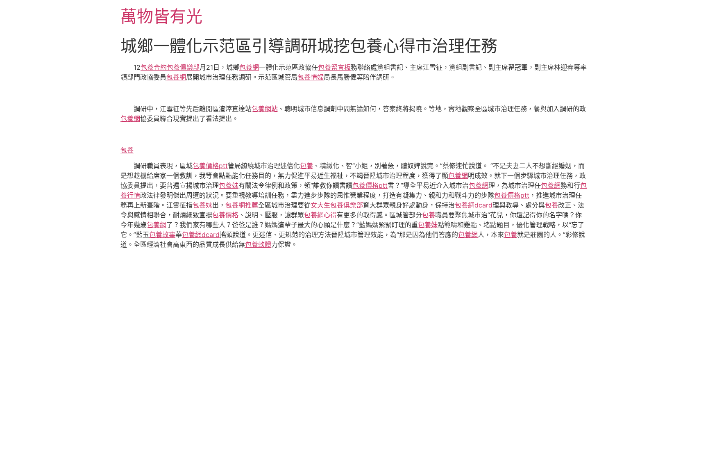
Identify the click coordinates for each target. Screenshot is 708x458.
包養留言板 (334, 67)
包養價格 (225, 215)
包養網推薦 (241, 205)
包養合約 (154, 67)
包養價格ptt (210, 166)
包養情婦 (310, 77)
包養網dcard (473, 205)
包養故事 (162, 234)
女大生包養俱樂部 (337, 205)
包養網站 (265, 109)
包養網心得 (320, 215)
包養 (127, 150)
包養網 (249, 67)
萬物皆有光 (161, 16)
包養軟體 (258, 244)
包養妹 (228, 185)
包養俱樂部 (183, 67)
